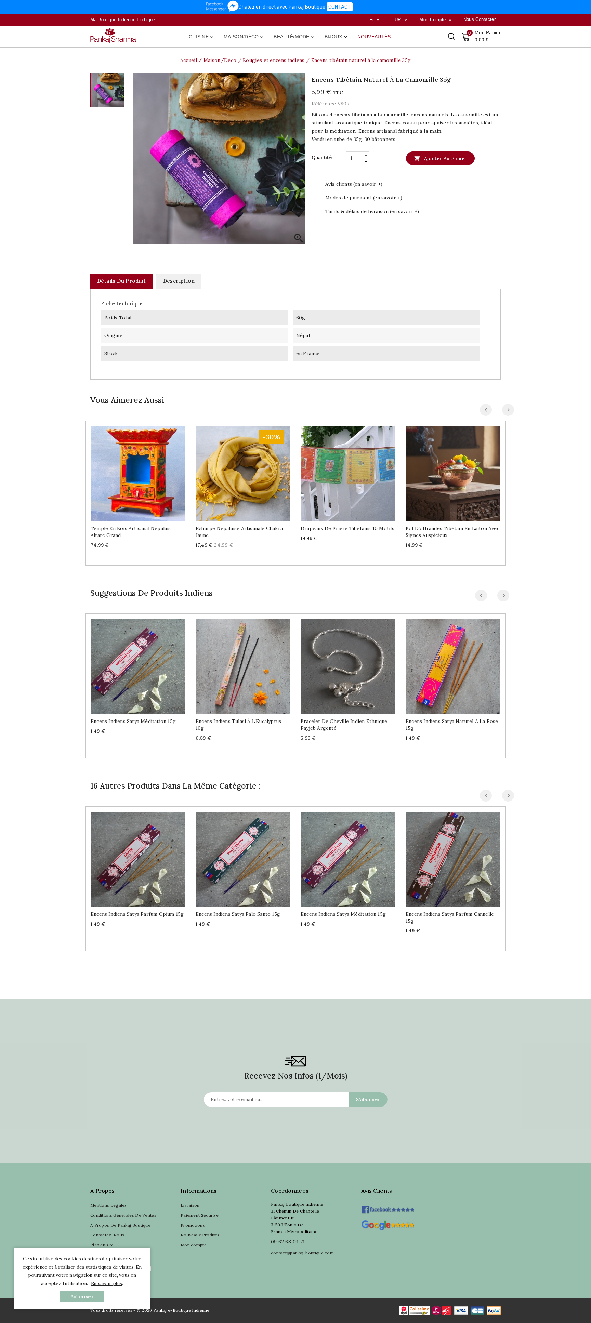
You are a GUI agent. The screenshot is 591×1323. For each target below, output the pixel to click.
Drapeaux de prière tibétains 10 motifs (348, 528)
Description (179, 281)
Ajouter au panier (440, 158)
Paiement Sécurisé (200, 1215)
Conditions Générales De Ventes (123, 1215)
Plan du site (102, 1244)
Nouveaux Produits (200, 1235)
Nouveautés (374, 36)
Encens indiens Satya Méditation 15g (133, 721)
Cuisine (202, 37)
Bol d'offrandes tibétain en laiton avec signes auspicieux (452, 531)
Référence (324, 104)
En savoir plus (106, 1283)
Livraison (190, 1205)
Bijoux (337, 37)
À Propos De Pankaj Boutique (120, 1225)
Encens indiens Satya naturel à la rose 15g (452, 724)
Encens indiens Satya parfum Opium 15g (137, 914)
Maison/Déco (244, 37)
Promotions (193, 1225)
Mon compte (194, 1244)
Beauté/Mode (294, 37)
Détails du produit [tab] (121, 281)
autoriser (82, 1296)
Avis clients (376, 1190)
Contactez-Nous (107, 1235)
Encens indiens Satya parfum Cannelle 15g (450, 917)
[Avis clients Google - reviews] (387, 1224)
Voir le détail (145, 471)
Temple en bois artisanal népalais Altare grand (131, 531)
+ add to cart (131, 471)
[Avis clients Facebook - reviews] (387, 1207)
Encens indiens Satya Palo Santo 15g (238, 914)
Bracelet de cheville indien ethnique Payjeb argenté (344, 724)
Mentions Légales (108, 1205)
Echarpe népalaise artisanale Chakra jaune (239, 531)
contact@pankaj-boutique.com (302, 1252)
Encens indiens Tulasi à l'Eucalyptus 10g (238, 724)
